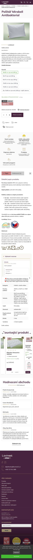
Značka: (5, 47)
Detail (9, 369)
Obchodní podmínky (6, 487)
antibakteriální (17, 309)
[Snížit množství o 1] (4, 115)
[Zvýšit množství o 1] (9, 115)
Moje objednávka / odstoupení (9, 505)
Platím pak (4, 485)
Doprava (4, 496)
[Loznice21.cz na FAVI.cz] (26, 541)
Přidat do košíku (17, 114)
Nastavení (16, 552)
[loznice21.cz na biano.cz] (6, 541)
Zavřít (23, 127)
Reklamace (4, 494)
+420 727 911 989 (10, 469)
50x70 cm (21, 289)
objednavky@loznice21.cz (13, 467)
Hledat (6, 530)
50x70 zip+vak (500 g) (19, 293)
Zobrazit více (16, 443)
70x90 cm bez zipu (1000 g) (20, 303)
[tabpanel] (15, 355)
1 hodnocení (11, 44)
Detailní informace (6, 65)
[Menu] (30, 2)
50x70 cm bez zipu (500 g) (20, 301)
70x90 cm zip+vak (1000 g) (20, 300)
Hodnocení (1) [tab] (16, 173)
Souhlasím (16, 556)
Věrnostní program (6, 483)
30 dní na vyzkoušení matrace (9, 500)
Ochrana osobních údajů (7, 490)
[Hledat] (24, 2)
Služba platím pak (6, 502)
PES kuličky (16, 306)
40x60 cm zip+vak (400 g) (20, 295)
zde (19, 549)
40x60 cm (16, 289)
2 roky (15, 318)
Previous (3, 333)
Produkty (4, 481)
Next (30, 333)
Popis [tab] (6, 173)
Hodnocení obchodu (16, 382)
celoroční (16, 372)
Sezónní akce (5, 498)
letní (12, 372)
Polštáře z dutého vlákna (20, 285)
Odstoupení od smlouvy (7, 492)
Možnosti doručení (24, 109)
